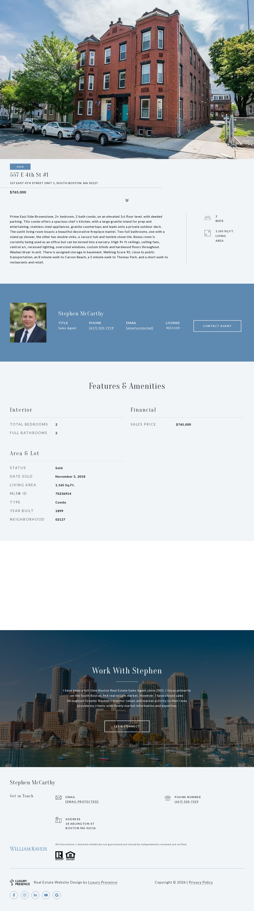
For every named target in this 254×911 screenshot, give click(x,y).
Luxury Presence (102, 882)
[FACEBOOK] (14, 895)
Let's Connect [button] (127, 726)
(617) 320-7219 (101, 328)
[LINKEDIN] (35, 895)
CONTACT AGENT (217, 326)
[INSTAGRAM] (25, 895)
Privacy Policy (201, 882)
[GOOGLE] (57, 895)
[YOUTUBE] (46, 895)
